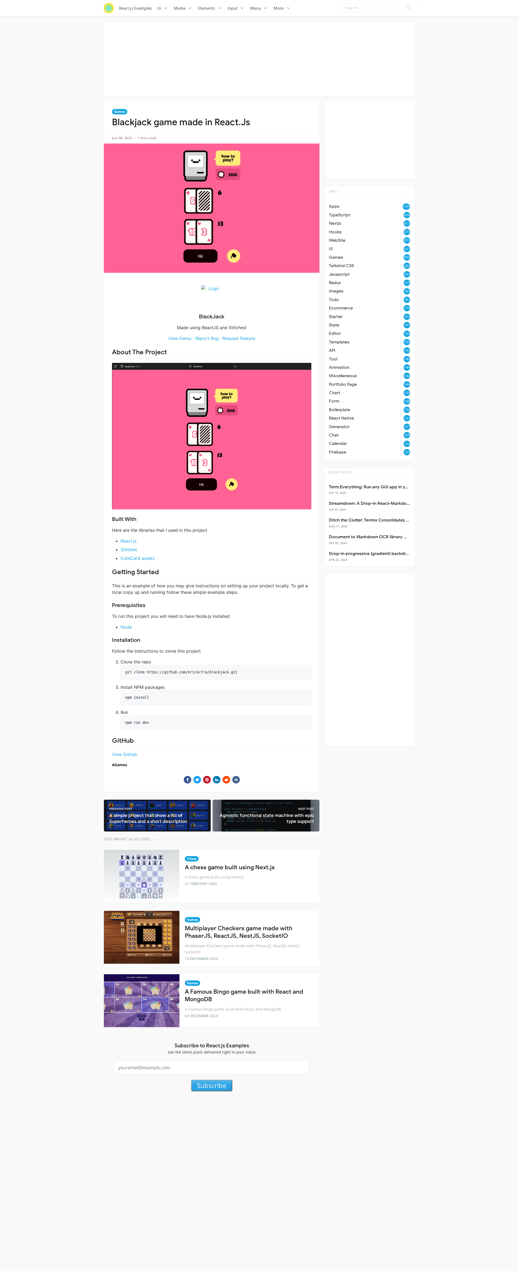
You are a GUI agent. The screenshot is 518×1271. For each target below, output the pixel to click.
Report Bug (207, 338)
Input (232, 8)
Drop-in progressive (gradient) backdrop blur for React (384, 553)
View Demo (180, 338)
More (279, 8)
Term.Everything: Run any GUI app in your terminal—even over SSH (396, 487)
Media (179, 8)
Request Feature (238, 338)
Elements (206, 8)
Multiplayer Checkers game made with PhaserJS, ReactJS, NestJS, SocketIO (238, 932)
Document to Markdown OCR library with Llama (377, 537)
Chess (191, 858)
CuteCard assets (138, 558)
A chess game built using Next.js (230, 867)
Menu (255, 8)
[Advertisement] (259, 58)
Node (126, 627)
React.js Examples (135, 8)
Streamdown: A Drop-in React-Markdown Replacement (384, 503)
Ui (159, 8)
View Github (124, 754)
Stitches (129, 549)
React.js (129, 541)
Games (119, 111)
